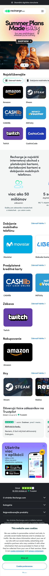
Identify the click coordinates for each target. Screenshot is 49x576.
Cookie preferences (24, 566)
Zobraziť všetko (37, 223)
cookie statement (17, 551)
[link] (13, 467)
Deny (24, 572)
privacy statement (36, 551)
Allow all (24, 558)
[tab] (13, 80)
